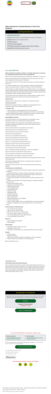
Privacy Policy (13, 389)
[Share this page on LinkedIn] (25, 364)
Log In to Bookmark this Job (25, 346)
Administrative (17, 46)
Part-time (27, 48)
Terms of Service (6, 389)
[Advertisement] (25, 15)
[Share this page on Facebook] (20, 364)
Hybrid (22, 48)
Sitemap (18, 389)
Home (6, 342)
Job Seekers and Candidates (30, 387)
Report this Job (11, 357)
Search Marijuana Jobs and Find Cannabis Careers (19, 342)
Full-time (18, 48)
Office (31, 46)
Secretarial (36, 46)
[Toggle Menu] (34, 3)
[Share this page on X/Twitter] (30, 364)
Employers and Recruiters (41, 387)
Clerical (28, 46)
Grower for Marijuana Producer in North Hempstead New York (35, 338)
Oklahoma (14, 41)
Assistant (23, 46)
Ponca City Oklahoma (17, 44)
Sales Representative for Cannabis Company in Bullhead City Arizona (13, 338)
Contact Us (23, 389)
